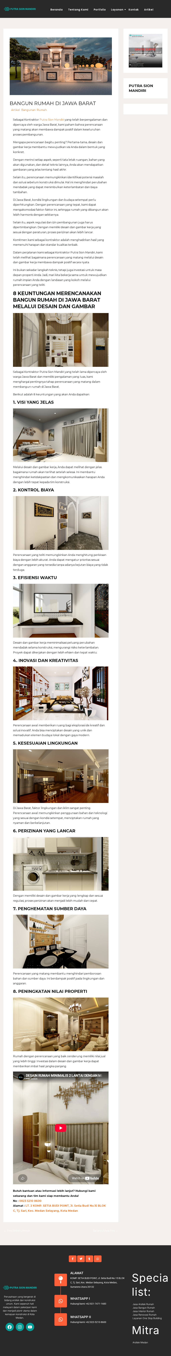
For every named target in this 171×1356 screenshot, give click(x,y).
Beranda (56, 9)
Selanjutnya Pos (105, 1230)
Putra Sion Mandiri (52, 119)
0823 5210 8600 (29, 1200)
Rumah (42, 110)
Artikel (148, 9)
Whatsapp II (80, 1317)
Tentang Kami (78, 9)
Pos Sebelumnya (17, 1230)
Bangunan (28, 110)
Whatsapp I (80, 1299)
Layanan (117, 9)
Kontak (134, 9)
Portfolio (100, 9)
